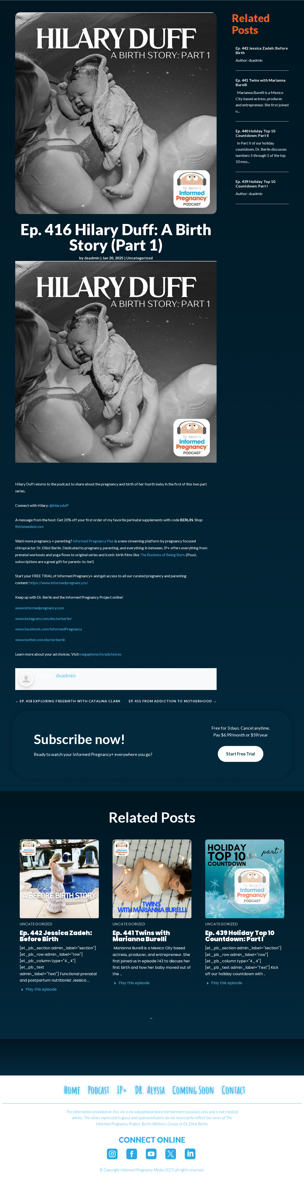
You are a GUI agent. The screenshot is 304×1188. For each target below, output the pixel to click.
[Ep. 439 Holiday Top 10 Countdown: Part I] (244, 878)
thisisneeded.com (29, 526)
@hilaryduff (59, 505)
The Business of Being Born (162, 554)
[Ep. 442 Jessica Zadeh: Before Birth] (59, 878)
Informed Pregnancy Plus (93, 541)
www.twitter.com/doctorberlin (40, 639)
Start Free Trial (240, 753)
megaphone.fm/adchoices (100, 654)
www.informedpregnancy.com (39, 608)
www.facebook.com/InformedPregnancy (48, 629)
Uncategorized (139, 258)
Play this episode (41, 989)
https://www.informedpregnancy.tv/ (58, 582)
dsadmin (92, 258)
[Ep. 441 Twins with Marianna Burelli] (152, 878)
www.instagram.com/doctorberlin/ (43, 618)
